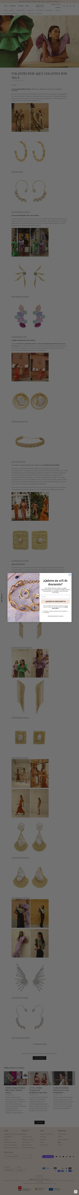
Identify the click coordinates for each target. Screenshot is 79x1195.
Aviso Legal (60, 616)
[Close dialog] (70, 575)
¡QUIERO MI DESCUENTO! (56, 601)
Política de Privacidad (52, 616)
